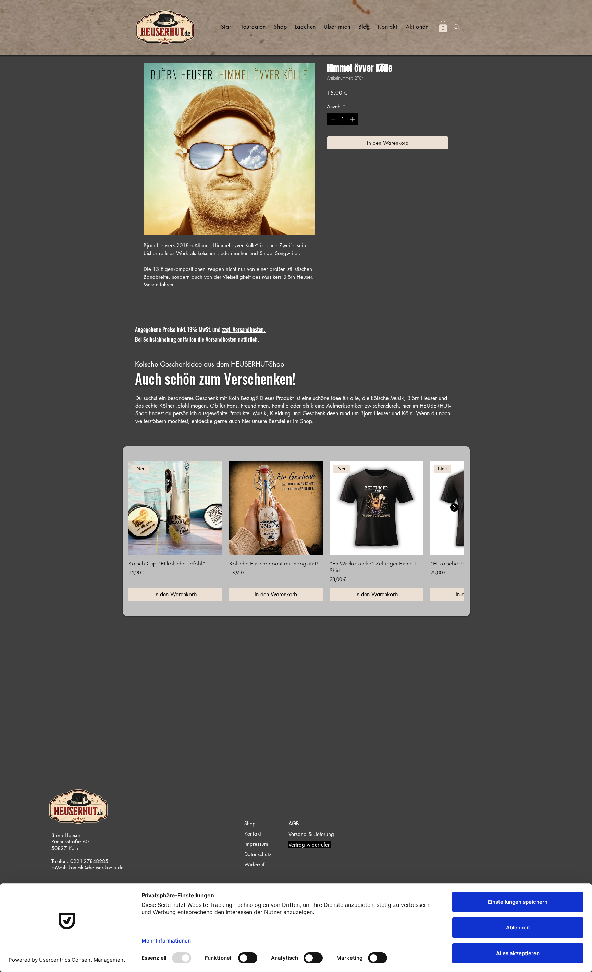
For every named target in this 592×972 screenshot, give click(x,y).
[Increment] (353, 119)
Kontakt (252, 833)
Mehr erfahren (158, 284)
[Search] (456, 27)
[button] (443, 26)
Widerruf (254, 864)
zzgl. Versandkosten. (244, 329)
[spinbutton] (342, 119)
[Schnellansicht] (276, 508)
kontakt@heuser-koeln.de (96, 867)
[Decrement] (332, 119)
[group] (296, 531)
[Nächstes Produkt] (454, 507)
